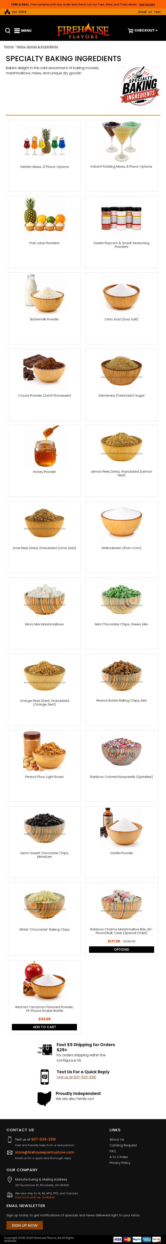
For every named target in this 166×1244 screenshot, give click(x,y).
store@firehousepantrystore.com (44, 1152)
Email (142, 12)
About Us (117, 1139)
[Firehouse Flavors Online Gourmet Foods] (83, 30)
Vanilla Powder (121, 853)
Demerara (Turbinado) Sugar (122, 396)
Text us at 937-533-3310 (76, 1077)
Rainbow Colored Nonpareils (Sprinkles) (121, 777)
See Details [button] (147, 4)
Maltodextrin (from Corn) (121, 548)
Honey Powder (44, 472)
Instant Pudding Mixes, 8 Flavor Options (121, 167)
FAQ (113, 1151)
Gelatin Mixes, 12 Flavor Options (44, 167)
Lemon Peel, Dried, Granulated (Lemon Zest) (121, 473)
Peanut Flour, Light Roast (44, 777)
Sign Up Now (25, 1225)
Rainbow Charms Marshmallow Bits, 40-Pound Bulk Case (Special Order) (121, 931)
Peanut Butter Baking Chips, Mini (121, 701)
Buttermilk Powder (44, 319)
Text (157, 12)
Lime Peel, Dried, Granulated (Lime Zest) (44, 548)
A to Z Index (119, 1157)
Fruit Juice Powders (44, 243)
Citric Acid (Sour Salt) (121, 319)
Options (121, 949)
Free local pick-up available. (35, 1197)
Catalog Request (123, 1145)
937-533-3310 (43, 1139)
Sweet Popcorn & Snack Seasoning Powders (121, 245)
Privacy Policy (120, 1162)
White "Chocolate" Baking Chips (44, 930)
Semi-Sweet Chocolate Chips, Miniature (44, 855)
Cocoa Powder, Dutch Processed (44, 396)
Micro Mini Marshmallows (44, 624)
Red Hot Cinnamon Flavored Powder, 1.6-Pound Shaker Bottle (44, 1009)
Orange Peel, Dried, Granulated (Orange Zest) (44, 703)
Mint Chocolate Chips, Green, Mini (121, 624)
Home (9, 46)
